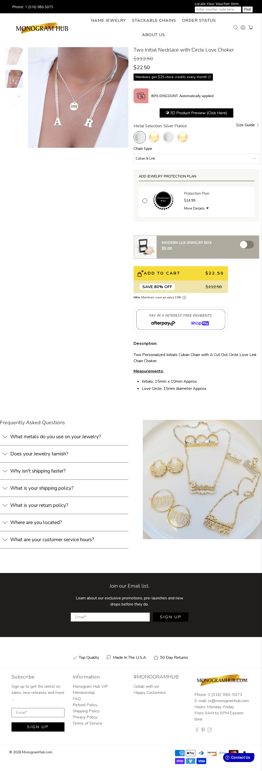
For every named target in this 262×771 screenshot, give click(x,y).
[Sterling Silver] (168, 137)
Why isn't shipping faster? (38, 471)
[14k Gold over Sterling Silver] (183, 137)
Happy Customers (150, 692)
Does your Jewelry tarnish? (39, 454)
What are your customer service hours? (52, 539)
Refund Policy (85, 705)
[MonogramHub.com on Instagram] (209, 731)
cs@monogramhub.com (228, 701)
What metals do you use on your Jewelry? (55, 436)
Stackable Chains (154, 20)
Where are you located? (36, 522)
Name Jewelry (108, 20)
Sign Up (171, 617)
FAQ (77, 699)
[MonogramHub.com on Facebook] (196, 731)
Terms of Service (87, 723)
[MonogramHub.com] (42, 27)
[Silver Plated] (140, 137)
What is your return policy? (39, 505)
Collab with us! (146, 686)
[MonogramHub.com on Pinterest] (203, 731)
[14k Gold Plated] (154, 137)
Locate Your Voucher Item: (217, 3)
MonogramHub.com (37, 752)
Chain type (143, 148)
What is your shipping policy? (42, 488)
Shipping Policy (86, 711)
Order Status (199, 20)
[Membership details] (184, 297)
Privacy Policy (85, 717)
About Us (153, 35)
